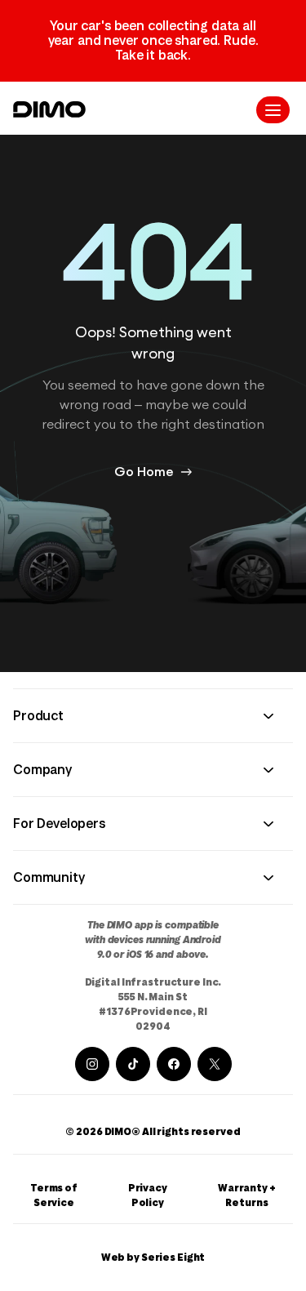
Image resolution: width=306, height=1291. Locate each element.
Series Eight (173, 1257)
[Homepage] (49, 109)
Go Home (144, 472)
